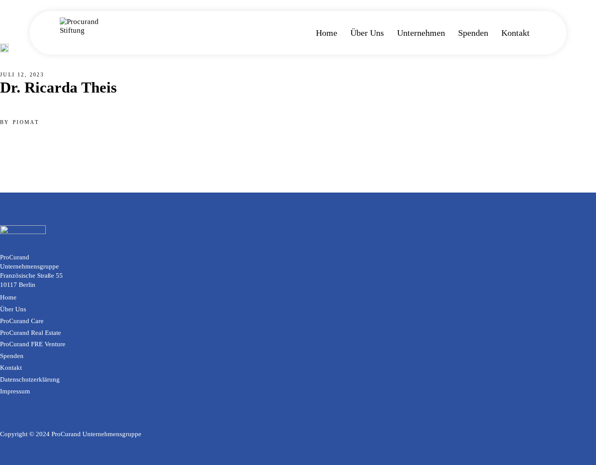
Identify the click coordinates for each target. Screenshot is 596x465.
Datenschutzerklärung (30, 379)
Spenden (12, 355)
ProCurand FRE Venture (32, 344)
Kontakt (11, 367)
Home (8, 297)
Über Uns (13, 309)
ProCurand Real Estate (30, 332)
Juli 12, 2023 (22, 75)
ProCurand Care (22, 320)
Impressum (15, 391)
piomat (26, 122)
